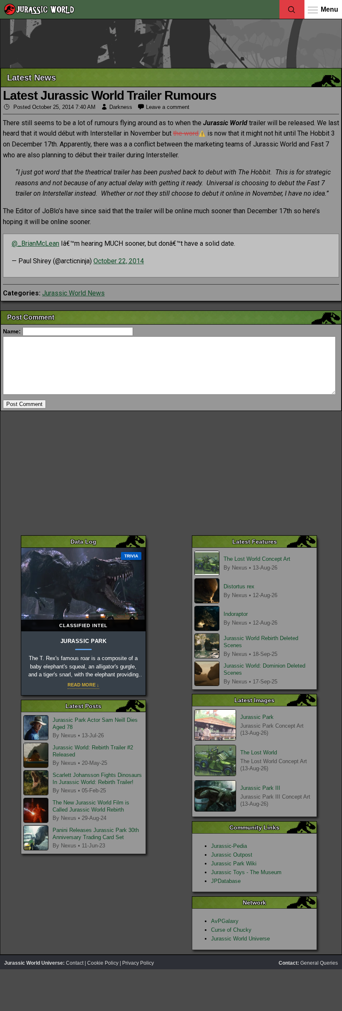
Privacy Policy (138, 963)
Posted (54, 107)
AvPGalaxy (225, 921)
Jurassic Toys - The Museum (246, 872)
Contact (74, 963)
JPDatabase (226, 881)
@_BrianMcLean (35, 243)
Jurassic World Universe (240, 938)
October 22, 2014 (118, 261)
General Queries (319, 963)
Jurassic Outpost (231, 855)
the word (186, 133)
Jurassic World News (73, 293)
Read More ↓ (83, 684)
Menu (329, 9)
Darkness (120, 107)
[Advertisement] (171, 43)
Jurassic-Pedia (229, 846)
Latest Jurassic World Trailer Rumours (109, 95)
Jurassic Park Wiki (233, 863)
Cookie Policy (102, 963)
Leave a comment (167, 107)
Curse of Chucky (231, 930)
